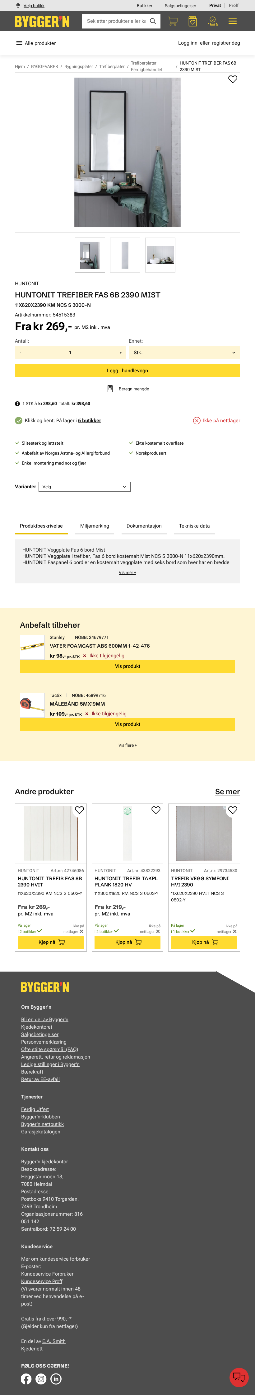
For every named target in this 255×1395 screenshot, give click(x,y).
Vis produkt (127, 666)
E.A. (47, 1341)
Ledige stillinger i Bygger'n (50, 1064)
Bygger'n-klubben (40, 1117)
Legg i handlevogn (127, 371)
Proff (234, 5)
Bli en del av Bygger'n (44, 1019)
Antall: (22, 341)
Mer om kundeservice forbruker (55, 1259)
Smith (59, 1341)
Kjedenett (32, 1349)
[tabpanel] (127, 561)
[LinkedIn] (56, 1378)
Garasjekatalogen (40, 1132)
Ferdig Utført (35, 1109)
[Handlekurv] (173, 21)
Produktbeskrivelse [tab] (41, 526)
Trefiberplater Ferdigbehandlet (146, 66)
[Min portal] (213, 21)
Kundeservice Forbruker (47, 1274)
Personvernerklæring (44, 1042)
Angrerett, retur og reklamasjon (55, 1057)
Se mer (227, 791)
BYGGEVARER (44, 66)
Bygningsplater (78, 66)
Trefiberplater (112, 66)
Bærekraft (32, 1072)
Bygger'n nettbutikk (42, 1124)
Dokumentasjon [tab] (144, 526)
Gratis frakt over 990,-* (46, 1319)
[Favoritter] (193, 21)
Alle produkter (40, 43)
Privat (215, 5)
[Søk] (153, 21)
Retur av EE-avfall (40, 1079)
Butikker (144, 5)
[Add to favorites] (233, 79)
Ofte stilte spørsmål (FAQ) (49, 1049)
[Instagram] (41, 1378)
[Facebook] (26, 1378)
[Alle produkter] (233, 21)
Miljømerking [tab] (94, 526)
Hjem (20, 66)
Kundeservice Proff (41, 1281)
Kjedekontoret (36, 1027)
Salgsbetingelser (180, 5)
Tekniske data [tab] (194, 526)
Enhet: (136, 341)
